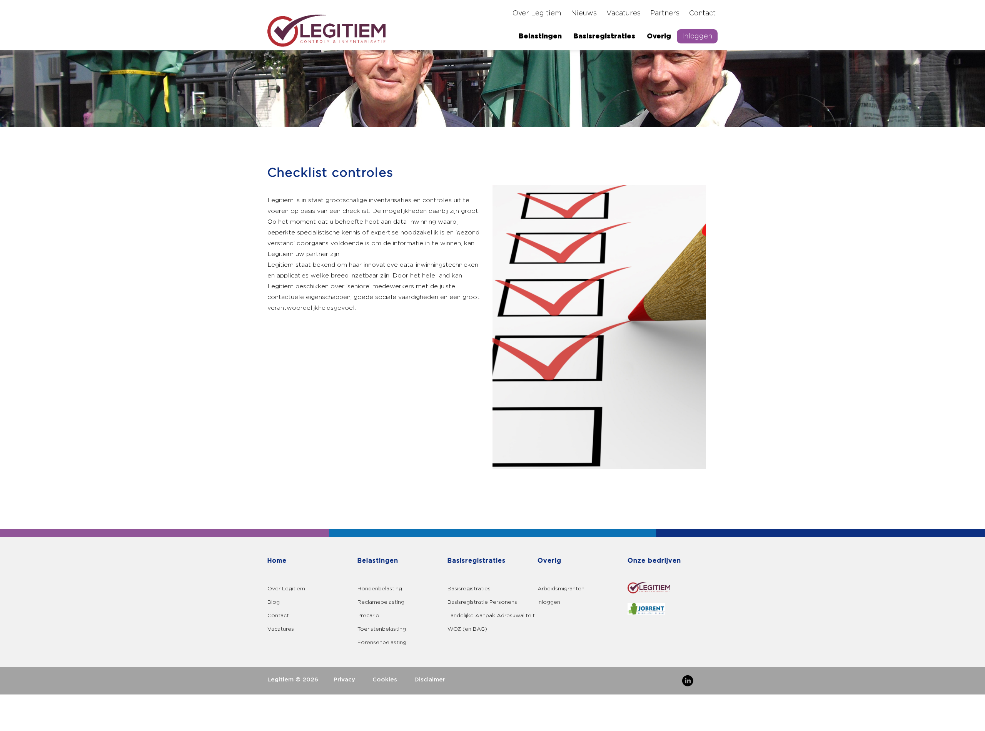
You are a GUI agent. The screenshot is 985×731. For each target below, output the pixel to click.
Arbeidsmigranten (561, 588)
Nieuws (584, 13)
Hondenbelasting (379, 588)
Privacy (344, 679)
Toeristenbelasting (381, 629)
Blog (273, 602)
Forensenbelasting (381, 642)
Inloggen (697, 36)
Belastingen (540, 36)
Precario (368, 615)
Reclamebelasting (380, 602)
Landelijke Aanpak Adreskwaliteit (491, 615)
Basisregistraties (604, 36)
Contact (702, 13)
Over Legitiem (537, 13)
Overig (659, 36)
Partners (664, 13)
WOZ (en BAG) (467, 629)
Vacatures (623, 13)
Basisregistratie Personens (482, 602)
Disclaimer (429, 679)
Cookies (384, 679)
